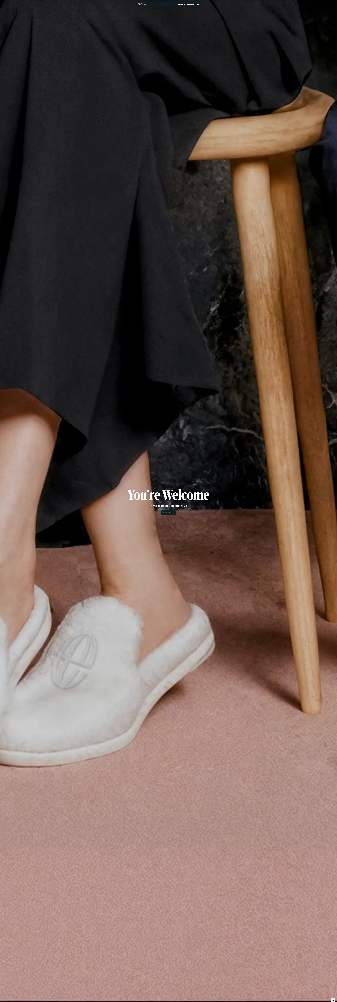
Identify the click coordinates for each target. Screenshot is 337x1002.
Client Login (191, 4)
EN (333, 1000)
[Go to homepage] (142, 4)
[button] (198, 4)
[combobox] (333, 1000)
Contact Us (181, 4)
